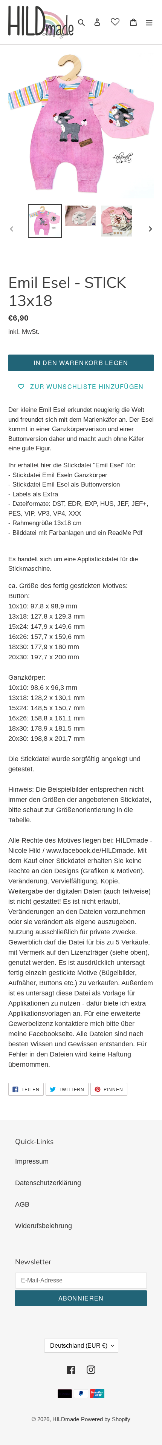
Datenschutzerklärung (48, 1183)
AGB (22, 1204)
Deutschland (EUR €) (78, 1345)
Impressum (32, 1161)
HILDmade (65, 1419)
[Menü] (149, 22)
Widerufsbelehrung (43, 1226)
